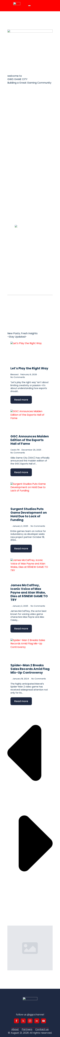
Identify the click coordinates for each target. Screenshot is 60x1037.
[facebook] (16, 1020)
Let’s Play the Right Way (29, 368)
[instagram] (30, 1020)
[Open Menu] (29, 5)
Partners (27, 1029)
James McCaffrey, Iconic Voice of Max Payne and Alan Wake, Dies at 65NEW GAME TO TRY (29, 592)
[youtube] (43, 1020)
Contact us (42, 1029)
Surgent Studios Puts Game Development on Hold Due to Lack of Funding (28, 514)
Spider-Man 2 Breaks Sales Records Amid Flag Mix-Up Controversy (30, 668)
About (15, 1029)
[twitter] (23, 1020)
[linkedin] (36, 1020)
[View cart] (42, 6)
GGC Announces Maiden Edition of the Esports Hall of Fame (29, 439)
